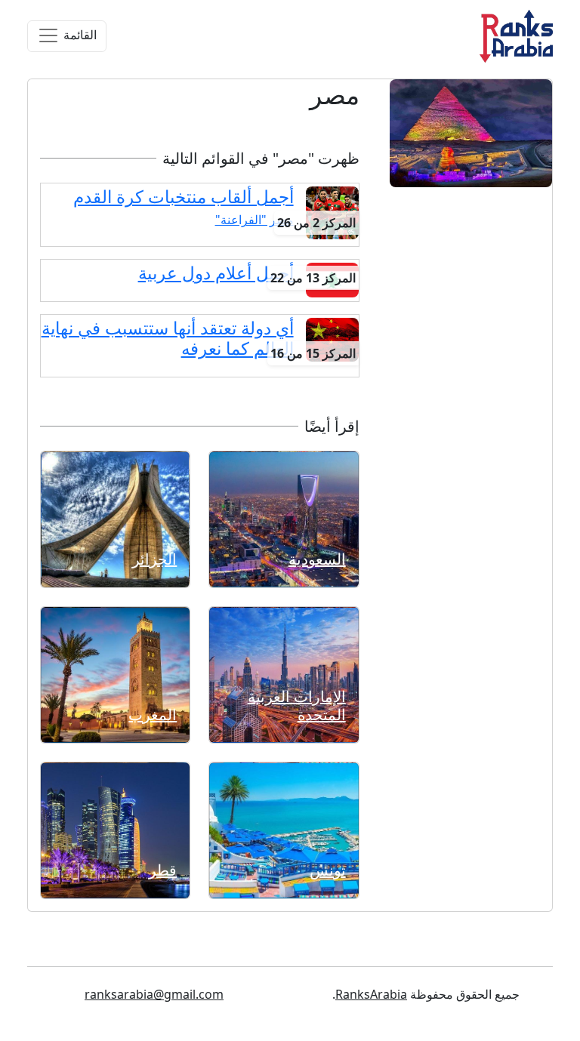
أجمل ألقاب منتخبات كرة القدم (183, 196)
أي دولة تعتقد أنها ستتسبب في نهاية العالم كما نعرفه (168, 338)
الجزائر (154, 559)
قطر (163, 870)
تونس (328, 870)
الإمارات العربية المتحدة (297, 705)
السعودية (317, 559)
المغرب (152, 714)
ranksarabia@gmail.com (154, 994)
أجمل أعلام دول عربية (216, 273)
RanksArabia (371, 994)
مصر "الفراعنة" (254, 219)
